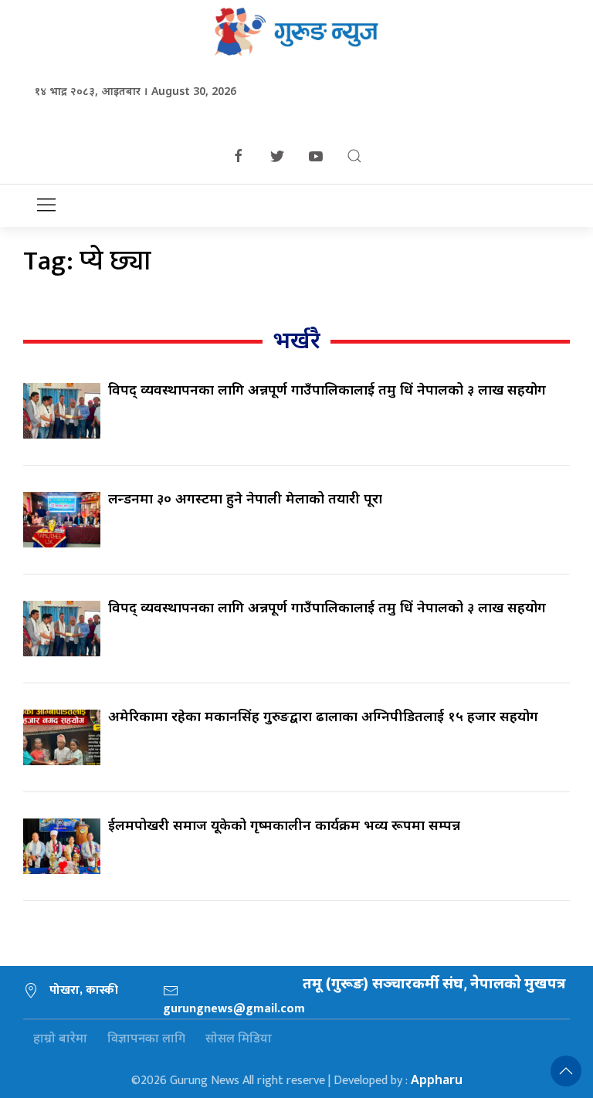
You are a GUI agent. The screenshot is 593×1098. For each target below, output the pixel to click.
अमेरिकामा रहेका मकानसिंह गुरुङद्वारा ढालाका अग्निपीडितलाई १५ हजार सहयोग (323, 716)
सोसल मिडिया (238, 1037)
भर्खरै (296, 339)
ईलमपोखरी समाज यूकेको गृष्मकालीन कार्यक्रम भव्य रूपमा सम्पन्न (284, 824)
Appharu (437, 1079)
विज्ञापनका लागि (146, 1037)
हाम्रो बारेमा (60, 1037)
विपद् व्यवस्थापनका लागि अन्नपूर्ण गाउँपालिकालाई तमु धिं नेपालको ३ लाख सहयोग (327, 389)
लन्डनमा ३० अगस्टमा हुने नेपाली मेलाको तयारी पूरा (245, 498)
